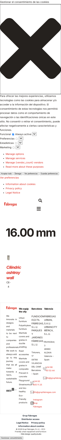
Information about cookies (20, 184)
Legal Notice (13, 192)
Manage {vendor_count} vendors (24, 162)
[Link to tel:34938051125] (32, 383)
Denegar (18, 174)
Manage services (15, 158)
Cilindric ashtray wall (13, 272)
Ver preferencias (31, 174)
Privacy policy (14, 188)
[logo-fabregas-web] (10, 203)
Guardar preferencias (49, 174)
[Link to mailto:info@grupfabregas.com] (32, 392)
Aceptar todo (6, 174)
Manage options (15, 154)
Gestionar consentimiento (11, 438)
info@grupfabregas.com (44, 392)
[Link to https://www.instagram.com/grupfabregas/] (32, 403)
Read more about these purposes (25, 166)
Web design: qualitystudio (31, 434)
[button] (30, 49)
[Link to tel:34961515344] (45, 369)
